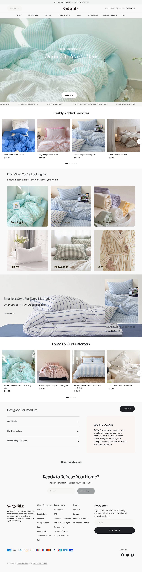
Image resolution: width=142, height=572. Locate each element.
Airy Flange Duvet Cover (48, 154)
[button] (130, 8)
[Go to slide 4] (72, 163)
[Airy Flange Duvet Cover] (53, 135)
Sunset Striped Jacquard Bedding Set (53, 385)
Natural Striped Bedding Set (84, 154)
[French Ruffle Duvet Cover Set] (123, 366)
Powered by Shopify (40, 563)
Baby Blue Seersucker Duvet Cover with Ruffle (87, 386)
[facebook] (122, 555)
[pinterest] (127, 555)
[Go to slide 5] (74, 163)
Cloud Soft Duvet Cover (118, 154)
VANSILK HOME (22, 563)
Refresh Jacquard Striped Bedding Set (17, 386)
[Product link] (121, 301)
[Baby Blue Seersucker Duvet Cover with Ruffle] (88, 366)
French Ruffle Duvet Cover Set (120, 385)
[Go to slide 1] (66, 163)
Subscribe (84, 491)
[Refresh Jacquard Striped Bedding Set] (18, 366)
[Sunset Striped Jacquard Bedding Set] (53, 366)
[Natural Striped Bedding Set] (88, 135)
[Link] (27, 206)
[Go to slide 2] (69, 163)
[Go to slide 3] (71, 163)
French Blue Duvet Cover (14, 154)
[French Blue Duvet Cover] (18, 135)
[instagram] (132, 555)
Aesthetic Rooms (110, 15)
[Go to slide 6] (76, 163)
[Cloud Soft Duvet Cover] (123, 135)
